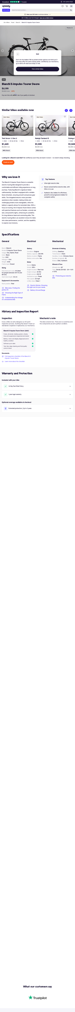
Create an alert (8, 162)
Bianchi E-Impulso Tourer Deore (31, 22)
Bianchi (18, 22)
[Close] (39, 1)
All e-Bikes (7, 22)
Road (12, 22)
